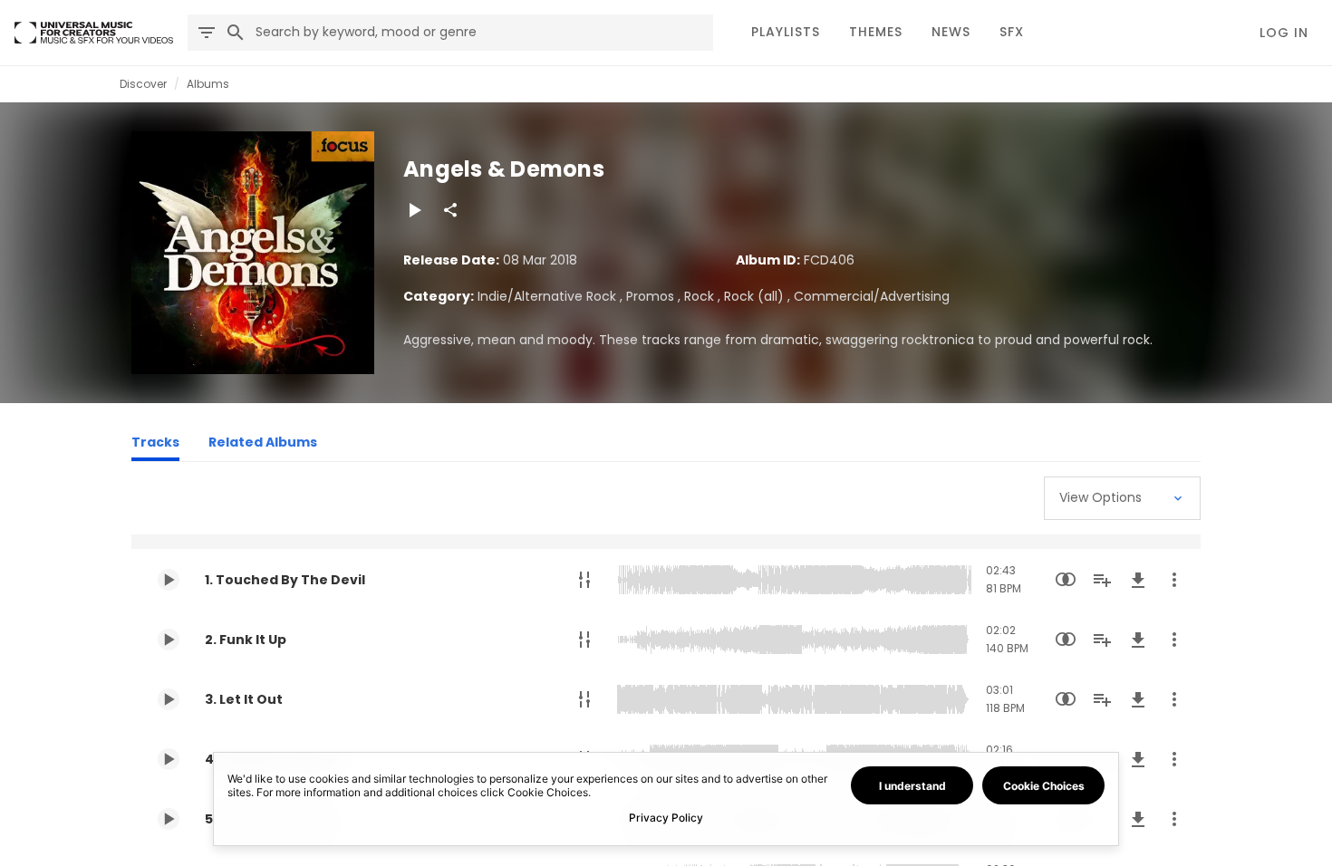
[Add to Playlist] (1102, 580)
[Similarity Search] (1065, 580)
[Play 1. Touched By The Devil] (168, 579)
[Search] (235, 32)
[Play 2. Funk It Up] (168, 639)
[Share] (450, 210)
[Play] (414, 210)
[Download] (1138, 580)
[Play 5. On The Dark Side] (168, 819)
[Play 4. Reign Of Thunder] (168, 759)
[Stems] (584, 580)
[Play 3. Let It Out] (168, 699)
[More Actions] (1174, 580)
